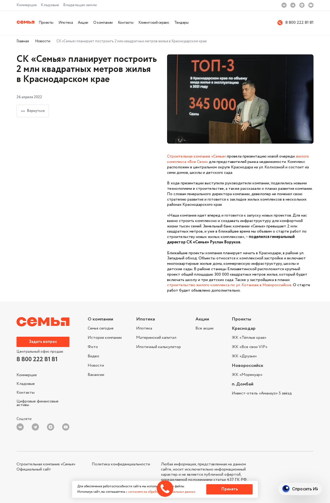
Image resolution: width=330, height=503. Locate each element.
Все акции (204, 328)
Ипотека (66, 22)
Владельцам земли (80, 5)
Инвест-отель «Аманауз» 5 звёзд (262, 393)
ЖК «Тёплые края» (249, 338)
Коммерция (26, 5)
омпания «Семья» (211, 156)
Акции (83, 22)
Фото (93, 347)
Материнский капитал (156, 338)
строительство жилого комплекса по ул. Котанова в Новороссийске (229, 285)
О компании (103, 22)
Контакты (126, 22)
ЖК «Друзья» (244, 355)
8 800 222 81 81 (299, 23)
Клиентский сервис (153, 22)
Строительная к (181, 156)
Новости (42, 41)
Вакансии (96, 374)
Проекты (46, 22)
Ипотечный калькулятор (158, 346)
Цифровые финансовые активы (37, 402)
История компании (105, 338)
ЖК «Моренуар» (247, 375)
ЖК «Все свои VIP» (249, 347)
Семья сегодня (100, 328)
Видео (93, 356)
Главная (22, 41)
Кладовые (50, 5)
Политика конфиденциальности (121, 464)
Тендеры (181, 22)
